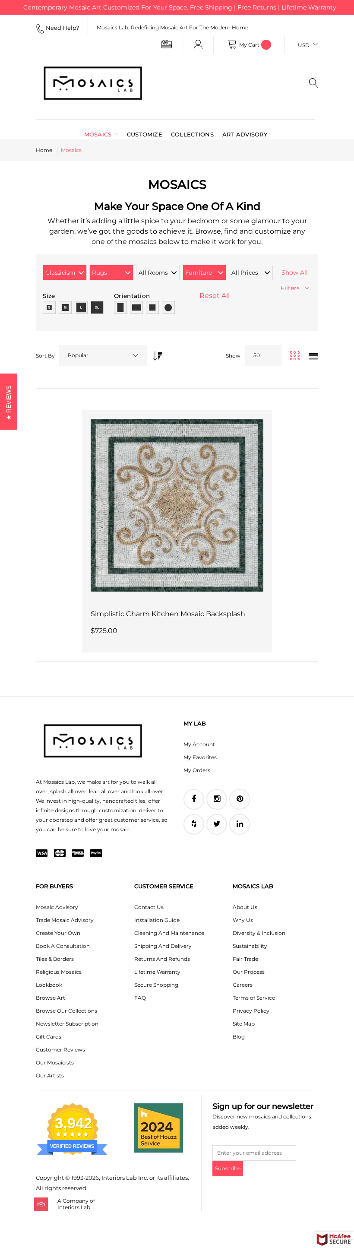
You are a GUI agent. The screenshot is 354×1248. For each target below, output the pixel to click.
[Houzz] (193, 824)
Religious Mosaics (59, 972)
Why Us (243, 920)
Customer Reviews (60, 1049)
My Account (199, 744)
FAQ (140, 998)
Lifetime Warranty (157, 972)
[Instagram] (216, 799)
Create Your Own (58, 933)
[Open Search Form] (308, 83)
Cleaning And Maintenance (169, 933)
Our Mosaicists (55, 1062)
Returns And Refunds (162, 959)
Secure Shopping (156, 985)
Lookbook (49, 985)
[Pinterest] (239, 799)
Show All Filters (294, 280)
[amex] (78, 854)
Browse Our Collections (66, 1010)
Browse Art (50, 998)
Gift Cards (48, 1036)
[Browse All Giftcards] (166, 44)
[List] (313, 357)
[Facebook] (193, 799)
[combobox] (103, 355)
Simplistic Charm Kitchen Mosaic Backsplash (168, 614)
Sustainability (250, 946)
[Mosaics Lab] (93, 83)
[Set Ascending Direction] (155, 353)
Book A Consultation (63, 946)
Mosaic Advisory (57, 907)
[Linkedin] (239, 824)
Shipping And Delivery (163, 946)
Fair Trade (245, 959)
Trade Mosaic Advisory (65, 920)
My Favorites (200, 757)
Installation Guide (157, 920)
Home (44, 150)
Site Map (244, 1023)
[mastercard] (60, 854)
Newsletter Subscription (67, 1023)
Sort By (45, 355)
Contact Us (149, 907)
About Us (245, 907)
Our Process (249, 972)
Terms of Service (254, 998)
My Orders (196, 770)
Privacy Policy (251, 1010)
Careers (243, 985)
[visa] (41, 854)
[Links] (198, 45)
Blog (239, 1036)
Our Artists (50, 1075)
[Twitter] (216, 824)
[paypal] (96, 854)
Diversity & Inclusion (259, 933)
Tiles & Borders (55, 959)
